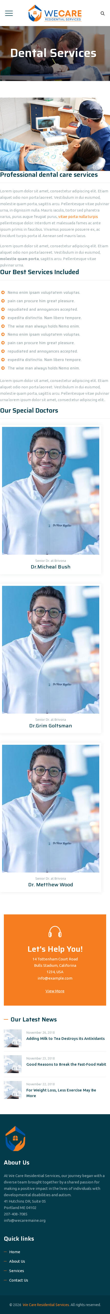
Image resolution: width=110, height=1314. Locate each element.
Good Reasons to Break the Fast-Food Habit (66, 1064)
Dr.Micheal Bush (51, 567)
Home (14, 1252)
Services (16, 1271)
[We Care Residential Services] (55, 13)
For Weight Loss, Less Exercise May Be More (61, 1093)
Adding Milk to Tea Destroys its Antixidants (65, 1038)
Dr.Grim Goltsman (50, 726)
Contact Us (18, 1280)
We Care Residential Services (46, 1305)
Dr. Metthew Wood (50, 884)
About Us (17, 1261)
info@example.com (55, 978)
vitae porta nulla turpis (78, 216)
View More (55, 991)
